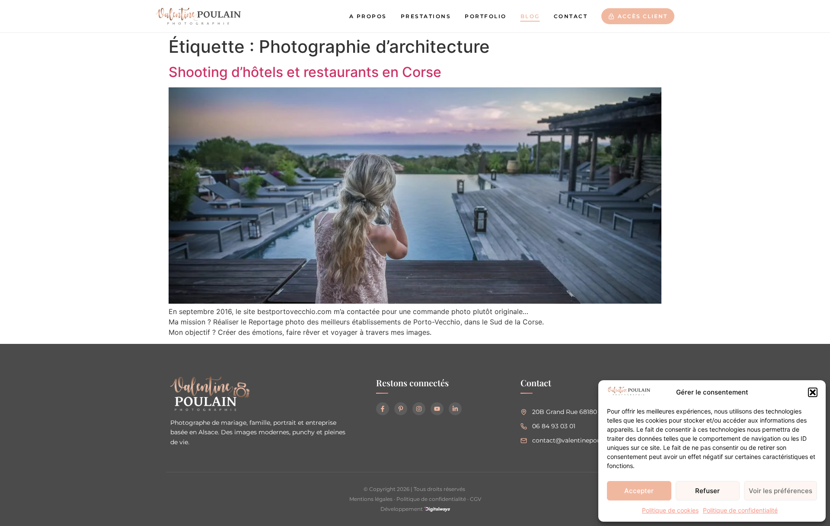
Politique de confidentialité (740, 510)
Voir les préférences (780, 491)
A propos (368, 16)
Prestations (426, 16)
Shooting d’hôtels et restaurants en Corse (305, 72)
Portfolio (486, 16)
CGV (475, 499)
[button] (812, 392)
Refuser (707, 491)
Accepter (639, 491)
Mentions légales (371, 499)
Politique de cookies (670, 510)
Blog (530, 16)
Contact (571, 16)
